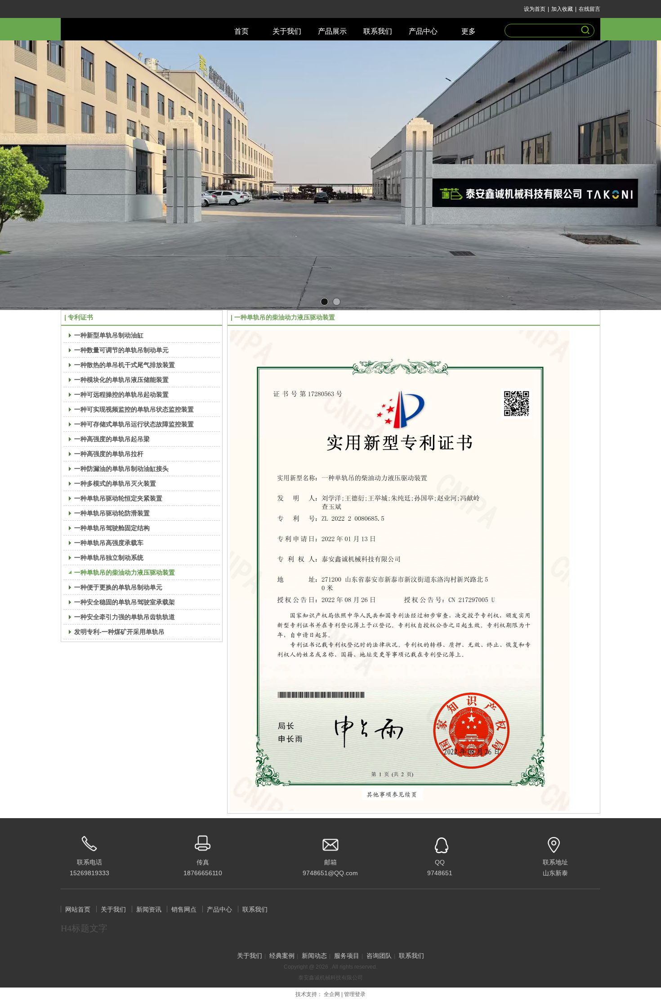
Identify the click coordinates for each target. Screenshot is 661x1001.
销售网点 (184, 909)
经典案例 (282, 955)
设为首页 (534, 9)
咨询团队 (379, 955)
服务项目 (346, 955)
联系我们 (255, 909)
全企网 (332, 994)
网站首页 (77, 909)
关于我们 (113, 909)
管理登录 (355, 994)
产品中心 (219, 909)
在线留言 (589, 9)
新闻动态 (314, 955)
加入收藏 (562, 9)
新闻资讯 (148, 909)
